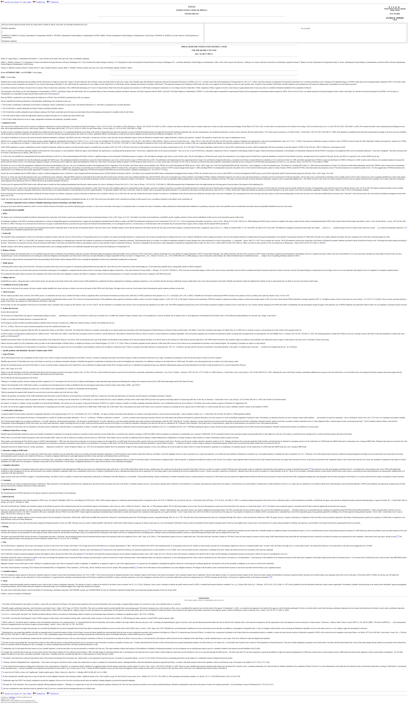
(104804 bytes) (40, 2)
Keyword (7, 2)
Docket (17, 2)
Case (12, 2)
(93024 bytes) (54, 2)
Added (29, 2)
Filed (24, 2)
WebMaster (12, 697)
